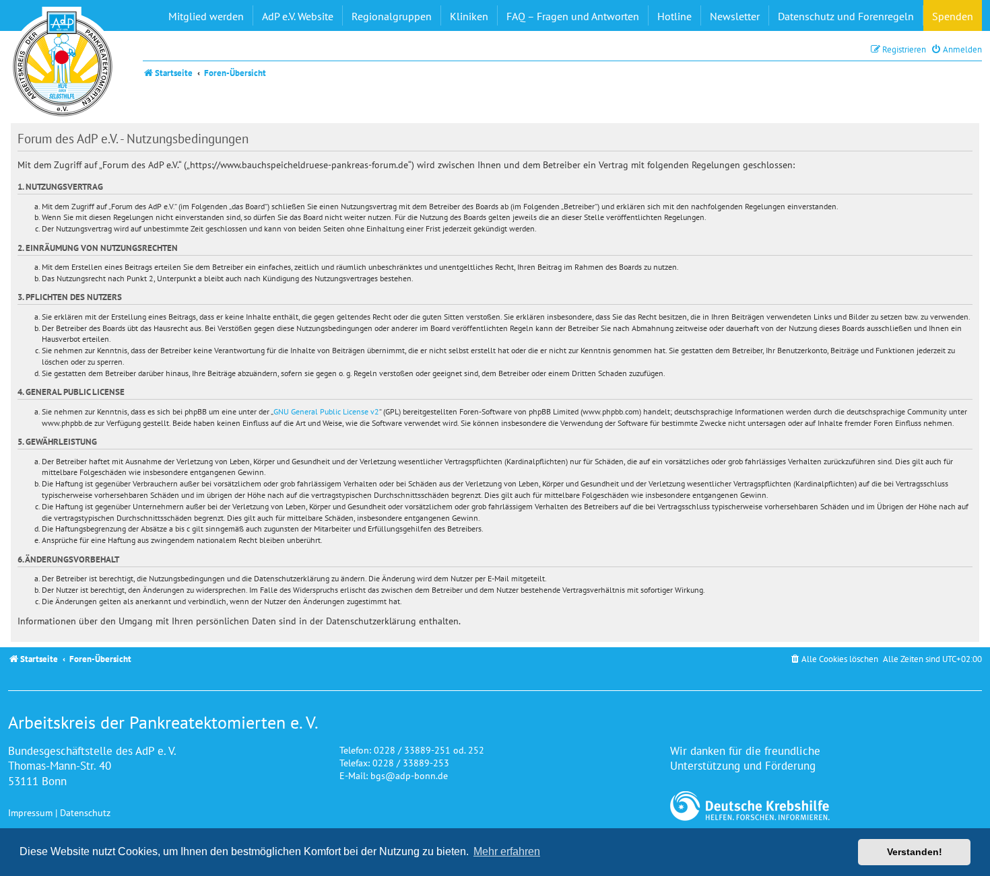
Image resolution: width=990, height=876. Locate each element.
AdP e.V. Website (297, 16)
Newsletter (735, 16)
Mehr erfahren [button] (506, 851)
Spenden (952, 16)
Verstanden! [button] (914, 851)
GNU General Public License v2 (326, 411)
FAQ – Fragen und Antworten (572, 16)
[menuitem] (956, 49)
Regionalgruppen (392, 16)
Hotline (674, 16)
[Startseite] (62, 64)
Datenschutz (85, 812)
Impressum (30, 812)
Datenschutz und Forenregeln (846, 16)
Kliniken (469, 16)
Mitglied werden (206, 16)
